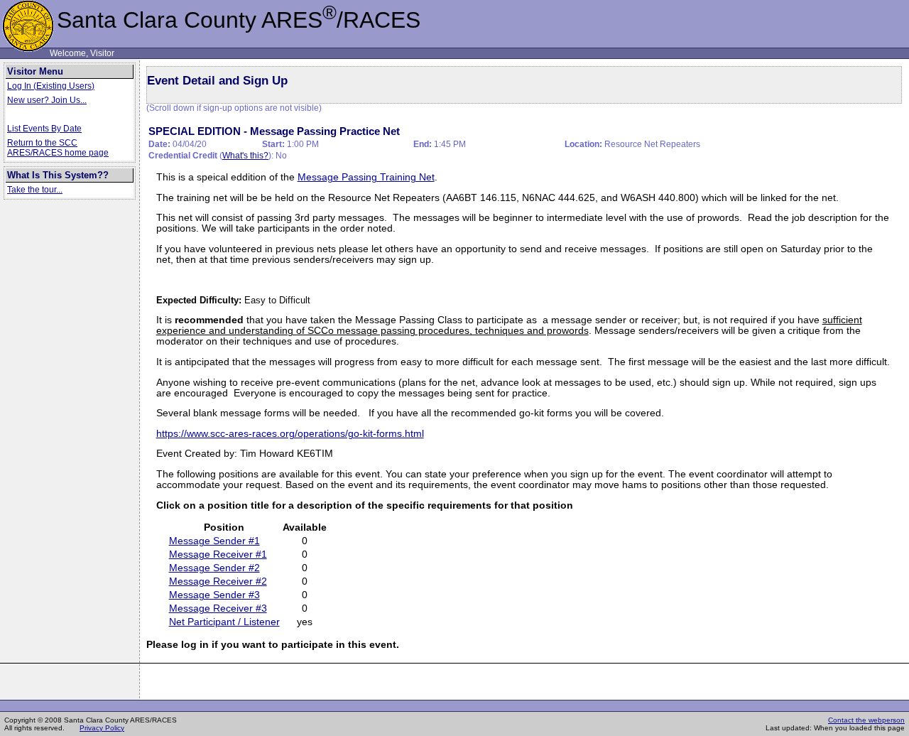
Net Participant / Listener (224, 622)
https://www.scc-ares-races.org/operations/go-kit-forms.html (290, 433)
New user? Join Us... (47, 100)
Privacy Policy (102, 728)
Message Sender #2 (214, 568)
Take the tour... (34, 190)
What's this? (245, 155)
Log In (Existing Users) (50, 86)
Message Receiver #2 (218, 581)
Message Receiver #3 (218, 608)
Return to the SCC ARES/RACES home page (58, 148)
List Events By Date (44, 129)
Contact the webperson (866, 720)
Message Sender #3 (214, 595)
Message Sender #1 (214, 541)
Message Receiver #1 (218, 554)
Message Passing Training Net (366, 177)
